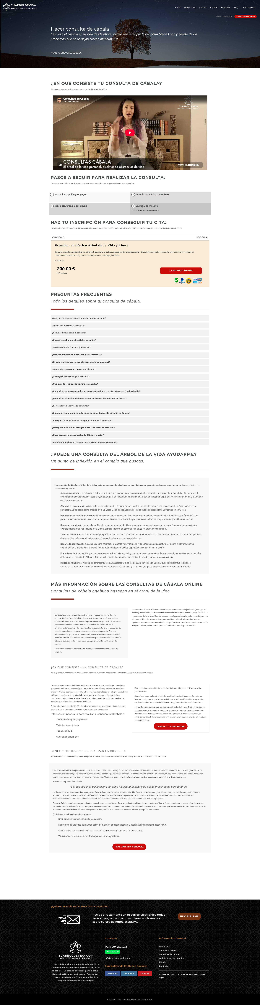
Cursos (213, 7)
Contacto (163, 966)
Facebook (113, 973)
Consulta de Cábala (245, 16)
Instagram (129, 973)
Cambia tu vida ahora (171, 726)
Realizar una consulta (129, 847)
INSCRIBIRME (189, 916)
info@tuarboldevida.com (117, 958)
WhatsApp (112, 952)
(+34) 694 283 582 (116, 946)
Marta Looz (190, 7)
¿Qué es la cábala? (168, 950)
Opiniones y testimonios (171, 958)
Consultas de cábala (169, 954)
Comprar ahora (181, 270)
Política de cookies (168, 975)
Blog (236, 7)
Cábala (203, 7)
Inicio (178, 7)
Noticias (163, 962)
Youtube (225, 7)
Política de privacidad (188, 975)
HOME (54, 53)
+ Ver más (59, 260)
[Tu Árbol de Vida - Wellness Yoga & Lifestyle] (20, 7)
